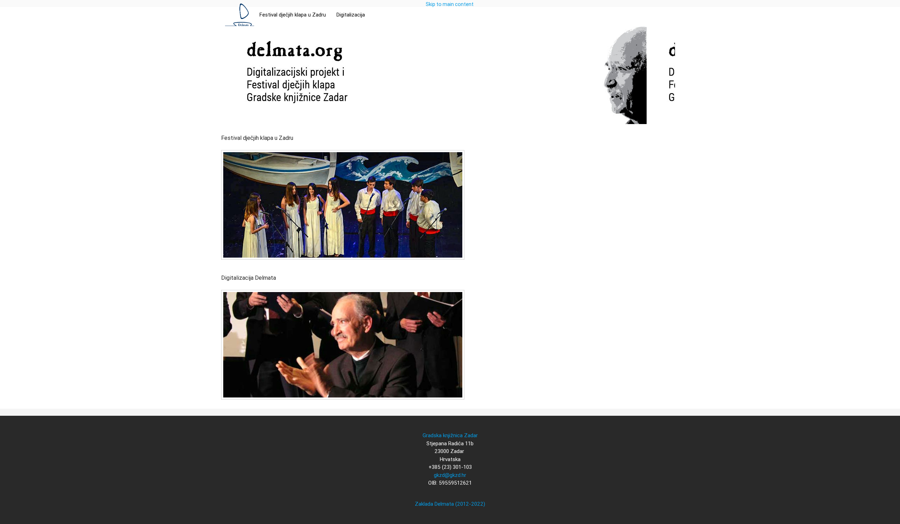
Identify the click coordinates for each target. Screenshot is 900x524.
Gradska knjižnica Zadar (450, 435)
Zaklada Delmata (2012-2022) (450, 503)
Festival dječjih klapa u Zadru (292, 14)
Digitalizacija (350, 14)
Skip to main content (450, 4)
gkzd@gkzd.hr (450, 475)
